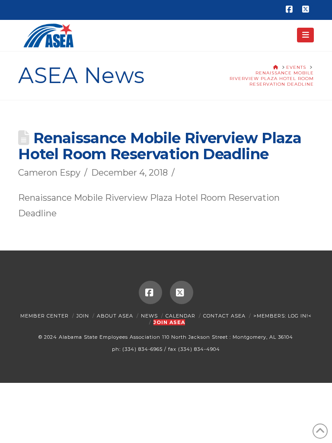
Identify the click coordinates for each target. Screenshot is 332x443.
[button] (305, 35)
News (149, 316)
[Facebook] (290, 9)
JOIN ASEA (169, 322)
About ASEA (115, 316)
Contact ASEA (224, 316)
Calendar (180, 316)
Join (83, 316)
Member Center (44, 316)
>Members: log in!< (282, 316)
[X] (307, 9)
